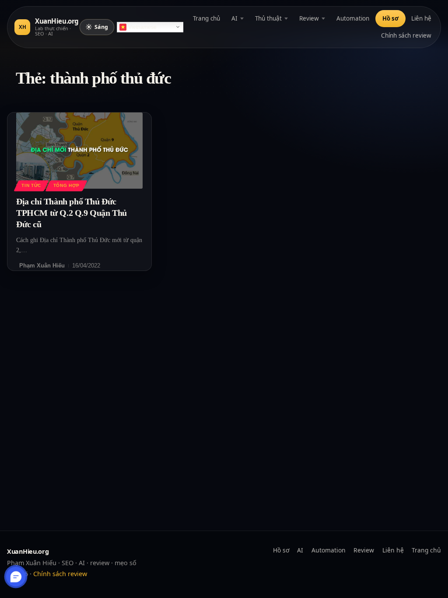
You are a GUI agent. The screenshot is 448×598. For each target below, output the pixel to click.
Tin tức (31, 185)
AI (234, 18)
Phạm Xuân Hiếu (42, 265)
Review (309, 18)
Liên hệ (421, 18)
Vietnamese (142, 27)
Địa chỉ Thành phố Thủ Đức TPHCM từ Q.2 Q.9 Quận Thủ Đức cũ (71, 213)
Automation (352, 18)
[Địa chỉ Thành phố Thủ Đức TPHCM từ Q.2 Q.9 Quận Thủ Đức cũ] (79, 150)
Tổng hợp (66, 185)
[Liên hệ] (16, 577)
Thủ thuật (268, 18)
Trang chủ (206, 18)
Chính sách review (406, 35)
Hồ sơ (390, 18)
